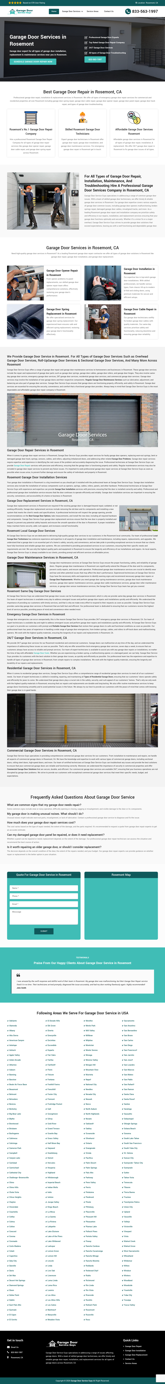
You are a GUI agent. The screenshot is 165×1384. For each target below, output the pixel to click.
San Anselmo (129, 1025)
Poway (88, 1241)
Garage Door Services (71, 11)
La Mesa (51, 1212)
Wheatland (128, 1256)
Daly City (13, 1261)
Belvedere (13, 1099)
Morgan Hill (91, 1065)
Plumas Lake (91, 1226)
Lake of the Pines (55, 1236)
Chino (11, 1182)
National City (91, 1084)
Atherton (12, 1065)
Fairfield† (52, 1065)
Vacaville (128, 1216)
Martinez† (52, 1310)
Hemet (50, 1158)
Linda (50, 1265)
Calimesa (13, 1138)
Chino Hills (13, 1187)
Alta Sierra (13, 1035)
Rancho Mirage (92, 1256)
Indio (50, 1192)
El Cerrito (13, 1319)
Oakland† (90, 1123)
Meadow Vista (54, 1319)
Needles (89, 1089)
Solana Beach (130, 1128)
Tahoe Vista (129, 1177)
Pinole (88, 1202)
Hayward (51, 1148)
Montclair (90, 1045)
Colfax (12, 1216)
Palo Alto (89, 1172)
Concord (12, 1231)
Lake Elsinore (53, 1231)
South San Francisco (133, 1143)
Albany (12, 1030)
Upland (127, 1212)
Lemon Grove (53, 1251)
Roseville (90, 1314)
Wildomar (128, 1261)
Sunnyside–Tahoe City (133, 1163)
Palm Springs (91, 1167)
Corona (12, 1236)
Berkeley (13, 1109)
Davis (11, 1270)
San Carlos (128, 1040)
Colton (12, 1226)
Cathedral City (15, 1172)
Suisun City (129, 1158)
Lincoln (51, 1261)
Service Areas (92, 11)
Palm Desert (91, 1163)
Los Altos (52, 1295)
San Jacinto (129, 1055)
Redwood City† (92, 1270)
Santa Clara (129, 1094)
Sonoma (127, 1133)
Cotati (11, 1251)
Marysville (52, 1314)
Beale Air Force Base (18, 1084)
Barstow (12, 1079)
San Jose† (128, 1060)
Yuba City (128, 1295)
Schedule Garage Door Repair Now (33, 61)
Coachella (13, 1212)
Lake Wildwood (54, 1241)
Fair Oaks (52, 1055)
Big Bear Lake (15, 1114)
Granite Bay (52, 1133)
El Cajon (12, 1314)
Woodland (128, 1280)
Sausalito (128, 1114)
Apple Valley (14, 1055)
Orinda (88, 1153)
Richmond (90, 1280)
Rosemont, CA (152, 3)
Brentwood (13, 1123)
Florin (50, 1069)
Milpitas (89, 1040)
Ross (88, 1319)
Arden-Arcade (15, 1060)
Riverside (90, 1295)
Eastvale (12, 1310)
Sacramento (129, 1020)
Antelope (13, 1045)
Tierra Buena (129, 1192)
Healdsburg (52, 1153)
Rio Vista (89, 1290)
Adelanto (13, 1020)
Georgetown (53, 1114)
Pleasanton (90, 1221)
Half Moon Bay (54, 1143)
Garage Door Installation (135, 1350)
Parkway (89, 1177)
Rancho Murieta (92, 1261)
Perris (88, 1187)
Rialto (88, 1275)
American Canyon (16, 1040)
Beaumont (13, 1089)
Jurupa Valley (53, 1202)
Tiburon (127, 1187)
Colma (12, 1221)
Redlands (90, 1265)
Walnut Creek (129, 1241)
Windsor (127, 1270)
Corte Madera (15, 1246)
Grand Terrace (54, 1128)
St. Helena (128, 1153)
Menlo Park (90, 1025)
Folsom (51, 1074)
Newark (89, 1099)
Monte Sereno (92, 1050)
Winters (127, 1275)
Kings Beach (53, 1207)
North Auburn (91, 1109)
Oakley (89, 1128)
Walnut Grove (129, 1246)
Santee (127, 1104)
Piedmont (90, 1197)
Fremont (51, 1099)
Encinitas (51, 1040)
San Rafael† (129, 1084)
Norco (88, 1104)
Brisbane (13, 1128)
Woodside (128, 1285)
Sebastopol (129, 1118)
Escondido (52, 1045)
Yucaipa (127, 1300)
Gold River (52, 1123)
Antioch (12, 1050)
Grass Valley (53, 1138)
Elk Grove (52, 1025)
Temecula (128, 1182)
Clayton (12, 1202)
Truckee (127, 1197)
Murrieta (89, 1074)
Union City (128, 1207)
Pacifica (89, 1158)
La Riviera (52, 1221)
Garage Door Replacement (136, 1355)
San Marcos (129, 1069)
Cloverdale (13, 1207)
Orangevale (90, 1148)
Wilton (126, 1265)
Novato (89, 1118)
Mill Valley (90, 1030)
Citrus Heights (15, 1197)
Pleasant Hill (91, 1216)
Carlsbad (13, 1163)
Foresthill (52, 1089)
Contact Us (109, 11)
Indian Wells (53, 1187)
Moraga (89, 1055)
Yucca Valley (129, 1305)
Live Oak (51, 1270)
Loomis (51, 1290)
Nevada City (91, 1094)
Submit (43, 931)
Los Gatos (52, 1305)
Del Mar (12, 1275)
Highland (51, 1172)
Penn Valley (91, 1182)
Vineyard (127, 1231)
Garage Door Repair (133, 1346)
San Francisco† (130, 1050)
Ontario (89, 1143)
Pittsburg (89, 1207)
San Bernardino (130, 1030)
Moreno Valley (92, 1060)
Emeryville (52, 1035)
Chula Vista (14, 1192)
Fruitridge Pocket (55, 1104)
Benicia (12, 1104)
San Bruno (128, 1035)
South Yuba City (130, 1148)
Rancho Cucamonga (94, 1251)
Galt (49, 1109)
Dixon (11, 1290)
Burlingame (14, 1133)
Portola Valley (91, 1236)
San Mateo (128, 1074)
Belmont (12, 1094)
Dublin (12, 1300)
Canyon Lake (14, 1158)
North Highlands (92, 1114)
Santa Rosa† (129, 1099)
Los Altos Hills (54, 1300)
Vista (126, 1236)
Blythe (12, 1118)
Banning (12, 1074)
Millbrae (89, 1035)
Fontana (51, 1079)
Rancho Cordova (93, 1246)
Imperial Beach (54, 1182)
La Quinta (52, 1216)
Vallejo (127, 1221)
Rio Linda (90, 1285)
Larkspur (51, 1246)
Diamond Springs (16, 1285)
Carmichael (14, 1167)
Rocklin (89, 1300)
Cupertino (13, 1256)
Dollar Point (14, 1295)
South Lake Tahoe (131, 1138)
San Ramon (129, 1089)
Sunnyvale (128, 1167)
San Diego (128, 1045)
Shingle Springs (130, 1123)
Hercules (51, 1163)
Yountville (128, 1290)
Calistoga (13, 1143)
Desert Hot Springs (17, 1280)
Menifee (89, 1020)
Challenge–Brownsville (19, 1177)
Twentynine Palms (132, 1202)
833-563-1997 (145, 11)
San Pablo (128, 1079)
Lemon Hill (52, 1256)
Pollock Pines (91, 1231)
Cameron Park (15, 1148)
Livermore (52, 1275)
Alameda (13, 1025)
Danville (12, 1265)
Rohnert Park (91, 1305)
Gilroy (50, 1118)
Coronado (13, 1241)
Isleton (50, 1197)
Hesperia (51, 1167)
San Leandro (129, 1065)
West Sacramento (131, 1251)
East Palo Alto (15, 1305)
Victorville (128, 1226)
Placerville (90, 1212)
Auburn (12, 1069)
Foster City (52, 1094)
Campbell (13, 1153)
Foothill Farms (54, 1084)
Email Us (15, 1347)
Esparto (51, 1050)
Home (53, 11)
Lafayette (52, 1226)
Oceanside (90, 1133)
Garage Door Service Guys (82, 1380)
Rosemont (90, 1310)
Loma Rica (52, 1285)
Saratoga (128, 1109)
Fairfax (50, 1060)
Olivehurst (90, 1138)
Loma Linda (52, 1280)
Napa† (88, 1079)
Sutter (126, 1172)
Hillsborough (53, 1177)
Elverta (50, 1030)
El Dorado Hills (54, 1020)
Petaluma (90, 1192)
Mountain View (92, 1069)
